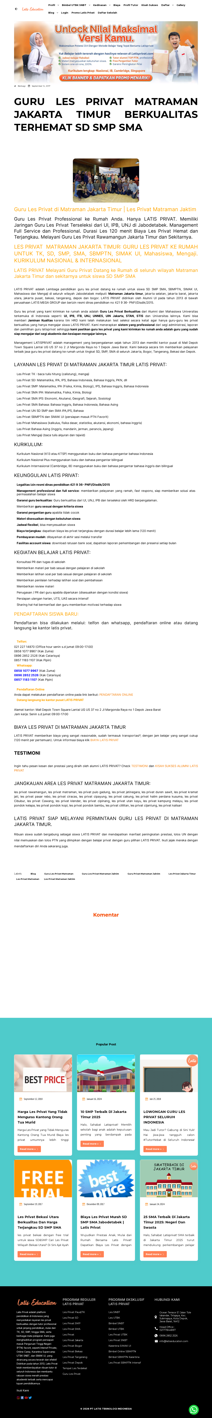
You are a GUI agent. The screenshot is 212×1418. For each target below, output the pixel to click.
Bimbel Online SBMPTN (122, 1351)
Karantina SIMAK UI (119, 1345)
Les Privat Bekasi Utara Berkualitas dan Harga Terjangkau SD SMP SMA (39, 1222)
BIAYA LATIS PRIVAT (104, 740)
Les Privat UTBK (117, 1334)
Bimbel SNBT (116, 1323)
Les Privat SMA (71, 1329)
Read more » (28, 1149)
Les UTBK (114, 1317)
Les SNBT (114, 1312)
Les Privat (68, 1334)
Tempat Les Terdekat (75, 1368)
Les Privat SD (70, 1317)
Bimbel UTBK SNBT (74, 5)
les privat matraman (27, 879)
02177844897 (167, 1330)
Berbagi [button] (22, 86)
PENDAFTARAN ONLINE (116, 694)
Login (64, 12)
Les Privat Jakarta (73, 1340)
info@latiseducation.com (173, 1341)
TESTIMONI (139, 766)
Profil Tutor (131, 5)
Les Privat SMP (71, 1323)
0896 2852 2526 (168, 1335)
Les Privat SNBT (117, 1340)
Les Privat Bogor (72, 1345)
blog (33, 874)
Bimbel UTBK (116, 1329)
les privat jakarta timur (182, 874)
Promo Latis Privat (83, 12)
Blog (51, 12)
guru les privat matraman (58, 874)
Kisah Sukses (149, 5)
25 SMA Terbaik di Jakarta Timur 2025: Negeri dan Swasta (166, 1222)
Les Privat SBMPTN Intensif (124, 1362)
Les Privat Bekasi (72, 1351)
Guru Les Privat (71, 1373)
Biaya (116, 5)
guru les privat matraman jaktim (100, 874)
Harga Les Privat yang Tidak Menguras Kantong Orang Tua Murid (42, 1117)
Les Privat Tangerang (75, 1357)
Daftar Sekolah (107, 12)
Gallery (181, 5)
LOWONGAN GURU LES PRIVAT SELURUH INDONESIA (164, 1117)
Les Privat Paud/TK (74, 1312)
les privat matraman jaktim (59, 879)
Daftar (165, 5)
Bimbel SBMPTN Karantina (123, 1357)
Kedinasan (99, 5)
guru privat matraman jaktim (144, 874)
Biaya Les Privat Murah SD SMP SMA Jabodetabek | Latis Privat (103, 1222)
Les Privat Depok (73, 1362)
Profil (51, 5)
